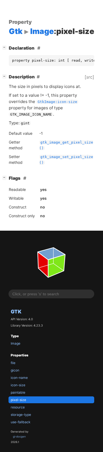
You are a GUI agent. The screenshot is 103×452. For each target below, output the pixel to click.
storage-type (21, 415)
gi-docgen (19, 436)
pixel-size (18, 400)
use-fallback (20, 422)
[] (5, 47)
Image (15, 343)
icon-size (18, 385)
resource (18, 407)
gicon (15, 370)
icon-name (19, 378)
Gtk (16, 311)
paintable (18, 392)
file (13, 363)
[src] (89, 77)
